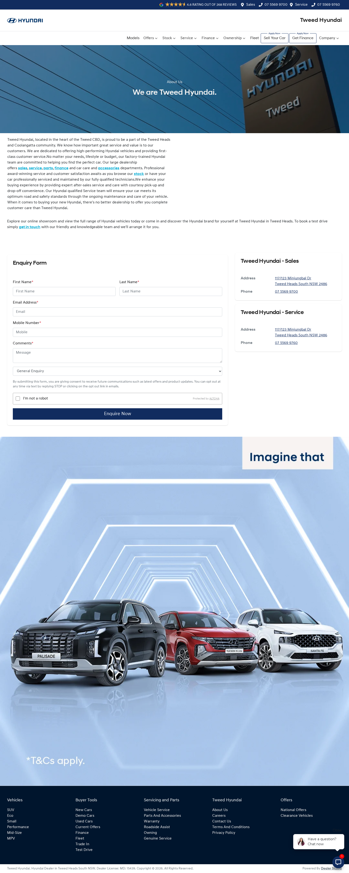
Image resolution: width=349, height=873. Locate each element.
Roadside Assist (157, 827)
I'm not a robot (35, 398)
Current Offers (87, 827)
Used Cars (84, 821)
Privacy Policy (223, 833)
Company (327, 38)
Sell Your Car (274, 38)
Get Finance (302, 38)
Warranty (152, 821)
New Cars (83, 810)
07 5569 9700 (276, 5)
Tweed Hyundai (321, 20)
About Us (220, 810)
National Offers (293, 810)
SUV (10, 810)
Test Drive (84, 850)
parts (48, 168)
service (35, 168)
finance (61, 168)
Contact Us (221, 821)
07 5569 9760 (328, 5)
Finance (208, 38)
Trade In (82, 844)
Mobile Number (27, 323)
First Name (23, 282)
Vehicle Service (157, 810)
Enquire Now (117, 414)
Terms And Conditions (231, 827)
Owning (150, 833)
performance (18, 827)
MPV (11, 838)
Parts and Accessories (162, 816)
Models (133, 38)
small (11, 821)
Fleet (254, 38)
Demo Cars (84, 816)
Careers (219, 816)
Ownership (232, 38)
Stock (167, 38)
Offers (148, 38)
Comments (23, 343)
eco (10, 816)
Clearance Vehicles (297, 816)
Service (301, 5)
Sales (250, 5)
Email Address (25, 303)
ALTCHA (214, 398)
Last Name (129, 282)
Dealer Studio (331, 868)
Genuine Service (158, 838)
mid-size (14, 833)
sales (22, 168)
